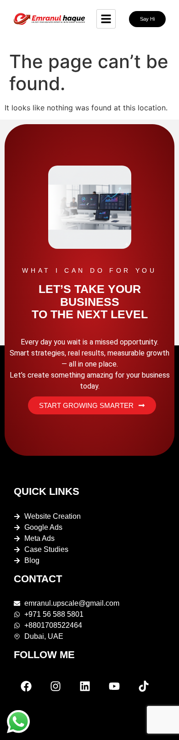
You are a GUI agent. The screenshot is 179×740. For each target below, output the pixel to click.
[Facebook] (26, 686)
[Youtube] (114, 686)
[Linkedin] (85, 686)
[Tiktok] (143, 686)
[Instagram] (55, 686)
